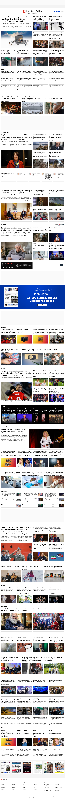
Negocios (13, 6)
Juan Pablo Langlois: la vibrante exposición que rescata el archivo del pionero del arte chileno (7, 590)
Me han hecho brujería (55, 589)
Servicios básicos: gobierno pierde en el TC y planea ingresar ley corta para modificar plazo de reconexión (56, 18)
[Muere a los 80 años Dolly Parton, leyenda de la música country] (46, 438)
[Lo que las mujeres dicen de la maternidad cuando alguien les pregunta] (32, 576)
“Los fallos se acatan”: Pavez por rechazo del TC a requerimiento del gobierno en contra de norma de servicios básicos (56, 137)
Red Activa (51, 636)
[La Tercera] (5, 773)
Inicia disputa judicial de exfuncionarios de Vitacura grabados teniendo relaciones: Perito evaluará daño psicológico (56, 155)
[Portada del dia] (11, 306)
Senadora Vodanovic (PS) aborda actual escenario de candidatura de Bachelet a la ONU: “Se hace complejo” (51, 505)
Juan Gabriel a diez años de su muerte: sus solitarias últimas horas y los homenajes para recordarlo (40, 453)
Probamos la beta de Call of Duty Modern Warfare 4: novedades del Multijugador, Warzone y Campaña (56, 332)
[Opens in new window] (27, 773)
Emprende (19, 636)
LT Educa (51, 6)
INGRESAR (62, 11)
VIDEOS (3, 406)
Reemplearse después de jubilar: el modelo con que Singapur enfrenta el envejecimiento (53, 659)
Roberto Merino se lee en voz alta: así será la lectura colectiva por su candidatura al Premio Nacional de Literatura (14, 610)
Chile (2, 698)
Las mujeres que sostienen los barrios (10, 566)
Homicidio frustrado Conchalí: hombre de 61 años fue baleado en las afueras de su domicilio (8, 72)
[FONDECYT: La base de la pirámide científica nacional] (40, 255)
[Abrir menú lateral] (2, 11)
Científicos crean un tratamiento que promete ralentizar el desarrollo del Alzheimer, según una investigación (53, 474)
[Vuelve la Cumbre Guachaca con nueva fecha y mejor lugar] (48, 621)
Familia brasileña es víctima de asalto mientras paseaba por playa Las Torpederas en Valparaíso (8, 411)
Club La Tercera (40, 6)
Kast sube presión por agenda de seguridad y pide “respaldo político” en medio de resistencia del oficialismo (40, 18)
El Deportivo (22, 6)
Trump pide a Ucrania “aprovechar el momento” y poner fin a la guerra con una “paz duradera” (56, 529)
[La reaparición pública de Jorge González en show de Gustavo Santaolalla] (56, 418)
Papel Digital (46, 6)
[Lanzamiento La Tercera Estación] (56, 690)
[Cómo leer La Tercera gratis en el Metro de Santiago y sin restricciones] (54, 359)
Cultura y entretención (22, 730)
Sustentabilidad (4, 636)
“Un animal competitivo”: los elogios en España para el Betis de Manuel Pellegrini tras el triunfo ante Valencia (56, 702)
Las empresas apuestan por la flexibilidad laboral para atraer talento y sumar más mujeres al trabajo (56, 640)
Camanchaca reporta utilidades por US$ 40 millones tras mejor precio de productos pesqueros (56, 192)
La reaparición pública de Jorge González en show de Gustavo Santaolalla (56, 410)
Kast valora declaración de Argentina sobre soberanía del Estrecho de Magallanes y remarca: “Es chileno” (24, 411)
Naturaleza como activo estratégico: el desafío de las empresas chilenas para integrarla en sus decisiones (8, 640)
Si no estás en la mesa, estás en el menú (60, 174)
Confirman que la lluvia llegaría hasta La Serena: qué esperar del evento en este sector (24, 52)
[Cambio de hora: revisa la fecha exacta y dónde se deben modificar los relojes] (32, 359)
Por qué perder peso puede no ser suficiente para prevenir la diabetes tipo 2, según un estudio (40, 52)
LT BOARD (3, 224)
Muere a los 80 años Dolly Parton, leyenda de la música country (13, 431)
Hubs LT (2, 633)
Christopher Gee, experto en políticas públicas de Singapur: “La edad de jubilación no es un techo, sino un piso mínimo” (32, 659)
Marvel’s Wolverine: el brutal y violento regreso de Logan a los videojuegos (8, 755)
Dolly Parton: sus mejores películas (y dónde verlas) (23, 733)
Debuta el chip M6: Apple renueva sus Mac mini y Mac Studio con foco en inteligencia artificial (8, 749)
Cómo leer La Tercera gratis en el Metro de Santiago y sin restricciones (53, 350)
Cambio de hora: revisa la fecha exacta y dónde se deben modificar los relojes (32, 350)
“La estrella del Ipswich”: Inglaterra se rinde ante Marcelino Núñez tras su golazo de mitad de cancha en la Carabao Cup (56, 373)
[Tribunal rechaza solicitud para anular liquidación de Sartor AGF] (40, 216)
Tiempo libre (4, 606)
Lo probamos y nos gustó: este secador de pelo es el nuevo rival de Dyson (56, 755)
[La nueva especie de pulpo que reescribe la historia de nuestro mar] (56, 237)
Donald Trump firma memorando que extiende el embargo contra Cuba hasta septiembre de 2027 (56, 86)
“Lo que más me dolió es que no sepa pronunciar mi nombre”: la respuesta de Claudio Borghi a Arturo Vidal (16, 373)
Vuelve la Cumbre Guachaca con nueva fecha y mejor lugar (48, 609)
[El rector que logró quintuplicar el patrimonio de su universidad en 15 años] (40, 505)
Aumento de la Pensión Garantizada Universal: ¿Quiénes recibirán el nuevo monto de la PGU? (11, 351)
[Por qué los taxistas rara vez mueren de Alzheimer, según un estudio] (11, 482)
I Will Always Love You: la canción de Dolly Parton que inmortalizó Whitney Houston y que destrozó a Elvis (24, 454)
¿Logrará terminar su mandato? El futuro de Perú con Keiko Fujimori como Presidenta (56, 247)
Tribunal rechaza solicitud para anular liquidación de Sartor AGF (40, 209)
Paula (50, 730)
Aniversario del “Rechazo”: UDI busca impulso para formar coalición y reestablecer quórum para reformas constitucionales (10, 99)
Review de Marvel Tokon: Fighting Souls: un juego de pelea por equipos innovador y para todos (8, 332)
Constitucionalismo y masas (36, 174)
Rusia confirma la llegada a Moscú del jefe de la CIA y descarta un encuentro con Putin (24, 72)
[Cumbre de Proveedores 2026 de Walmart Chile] (40, 690)
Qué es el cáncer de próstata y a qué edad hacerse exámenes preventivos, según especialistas (8, 505)
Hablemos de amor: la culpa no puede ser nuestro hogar (56, 733)
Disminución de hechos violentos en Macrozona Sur (7, 175)
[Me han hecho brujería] (56, 599)
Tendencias (35, 698)
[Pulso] (16, 773)
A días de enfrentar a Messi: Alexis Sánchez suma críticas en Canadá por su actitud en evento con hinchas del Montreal (40, 373)
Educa (34, 636)
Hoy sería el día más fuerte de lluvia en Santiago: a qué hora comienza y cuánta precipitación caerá (8, 52)
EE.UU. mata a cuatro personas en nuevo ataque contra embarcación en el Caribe (56, 72)
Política (5, 6)
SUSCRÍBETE (42, 305)
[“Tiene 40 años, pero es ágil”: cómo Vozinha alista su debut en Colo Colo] (40, 398)
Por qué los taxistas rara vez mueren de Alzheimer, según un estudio (10, 473)
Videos (30, 6)
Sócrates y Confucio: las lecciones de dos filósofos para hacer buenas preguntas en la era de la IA (40, 230)
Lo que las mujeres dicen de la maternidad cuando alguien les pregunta (30, 568)
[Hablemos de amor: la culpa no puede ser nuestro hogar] (56, 742)
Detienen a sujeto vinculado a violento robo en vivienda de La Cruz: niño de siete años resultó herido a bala (56, 79)
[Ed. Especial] (37, 773)
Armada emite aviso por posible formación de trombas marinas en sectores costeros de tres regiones (39, 79)
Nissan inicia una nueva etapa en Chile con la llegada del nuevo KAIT (24, 682)
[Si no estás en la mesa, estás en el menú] (54, 174)
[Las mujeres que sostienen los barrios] (11, 576)
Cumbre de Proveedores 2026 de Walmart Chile (39, 681)
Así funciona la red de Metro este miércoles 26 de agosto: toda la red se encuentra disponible (8, 718)
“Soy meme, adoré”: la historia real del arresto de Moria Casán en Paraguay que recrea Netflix (56, 453)
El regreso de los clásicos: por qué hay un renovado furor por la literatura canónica (39, 590)
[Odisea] (18, 174)
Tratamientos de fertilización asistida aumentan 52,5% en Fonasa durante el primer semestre (54, 98)
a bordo (51, 243)
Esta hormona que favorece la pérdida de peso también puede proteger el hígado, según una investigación (32, 474)
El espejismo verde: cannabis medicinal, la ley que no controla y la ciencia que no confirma (48, 176)
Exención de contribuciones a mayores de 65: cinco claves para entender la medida (16, 229)
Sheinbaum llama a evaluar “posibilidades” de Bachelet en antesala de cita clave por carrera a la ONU (40, 35)
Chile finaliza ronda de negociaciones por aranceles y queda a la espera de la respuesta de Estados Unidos (16, 193)
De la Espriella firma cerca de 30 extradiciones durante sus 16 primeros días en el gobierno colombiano (8, 79)
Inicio (2, 6)
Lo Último (34, 6)
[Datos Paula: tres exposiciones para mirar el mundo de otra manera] (54, 576)
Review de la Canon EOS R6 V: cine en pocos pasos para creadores (24, 331)
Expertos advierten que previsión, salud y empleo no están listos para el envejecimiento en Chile (10, 659)
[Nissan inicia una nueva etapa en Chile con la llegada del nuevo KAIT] (24, 690)
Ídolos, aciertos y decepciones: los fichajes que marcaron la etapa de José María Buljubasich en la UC (56, 390)
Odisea (21, 173)
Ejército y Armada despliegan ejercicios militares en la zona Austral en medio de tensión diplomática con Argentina (40, 136)
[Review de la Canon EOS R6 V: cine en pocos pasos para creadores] (24, 339)
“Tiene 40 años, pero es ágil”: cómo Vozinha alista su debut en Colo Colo (40, 390)
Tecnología (17, 6)
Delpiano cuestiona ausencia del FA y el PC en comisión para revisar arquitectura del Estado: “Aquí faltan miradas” (8, 87)
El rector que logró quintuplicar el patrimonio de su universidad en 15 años (30, 505)
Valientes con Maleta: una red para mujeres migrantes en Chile (55, 748)
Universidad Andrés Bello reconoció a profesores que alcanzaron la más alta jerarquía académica (8, 682)
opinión (34, 243)
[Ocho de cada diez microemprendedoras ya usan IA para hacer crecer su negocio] (24, 647)
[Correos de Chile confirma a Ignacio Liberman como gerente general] (56, 216)
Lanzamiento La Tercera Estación (55, 681)
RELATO (50, 587)
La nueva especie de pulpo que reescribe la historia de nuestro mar (56, 229)
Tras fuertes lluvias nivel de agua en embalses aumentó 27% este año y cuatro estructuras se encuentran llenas (31, 99)
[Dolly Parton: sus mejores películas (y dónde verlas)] (24, 742)
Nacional (8, 6)
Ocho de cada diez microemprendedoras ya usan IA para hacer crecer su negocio (24, 640)
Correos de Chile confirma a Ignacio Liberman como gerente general (56, 209)
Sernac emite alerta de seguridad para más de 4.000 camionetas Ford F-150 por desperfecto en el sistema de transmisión (24, 80)
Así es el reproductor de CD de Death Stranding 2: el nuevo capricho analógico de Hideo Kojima (40, 332)
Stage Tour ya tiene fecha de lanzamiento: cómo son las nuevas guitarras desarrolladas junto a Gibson (8, 453)
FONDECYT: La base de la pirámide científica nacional (40, 246)
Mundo (27, 6)
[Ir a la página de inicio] (32, 11)
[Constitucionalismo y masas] (30, 174)
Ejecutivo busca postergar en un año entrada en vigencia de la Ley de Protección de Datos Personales (14, 19)
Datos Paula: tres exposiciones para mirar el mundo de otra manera (53, 567)
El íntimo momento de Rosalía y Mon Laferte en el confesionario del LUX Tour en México (40, 411)
